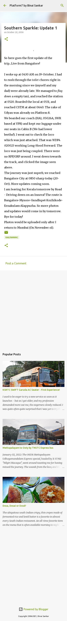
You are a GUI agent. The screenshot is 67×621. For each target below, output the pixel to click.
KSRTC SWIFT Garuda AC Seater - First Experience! (31, 389)
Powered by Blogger (35, 609)
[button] (6, 39)
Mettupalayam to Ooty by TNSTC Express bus (28, 447)
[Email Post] (6, 234)
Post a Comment (15, 263)
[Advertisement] (33, 308)
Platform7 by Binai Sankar (26, 5)
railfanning (11, 237)
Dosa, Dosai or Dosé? (14, 505)
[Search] (62, 5)
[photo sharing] (33, 49)
